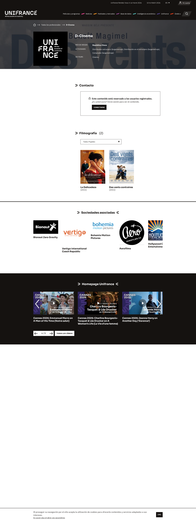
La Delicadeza (88, 187)
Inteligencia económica (146, 14)
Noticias (89, 14)
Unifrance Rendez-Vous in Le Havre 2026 (126, 3)
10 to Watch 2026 (153, 3)
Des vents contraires (121, 187)
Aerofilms (125, 248)
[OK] (159, 515)
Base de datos (126, 14)
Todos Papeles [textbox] (89, 142)
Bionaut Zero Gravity (45, 237)
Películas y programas (71, 14)
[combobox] (100, 141)
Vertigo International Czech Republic (74, 250)
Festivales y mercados (106, 14)
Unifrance (165, 14)
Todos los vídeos (64, 333)
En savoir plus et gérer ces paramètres (49, 518)
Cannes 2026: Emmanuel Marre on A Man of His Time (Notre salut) (53, 319)
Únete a (178, 14)
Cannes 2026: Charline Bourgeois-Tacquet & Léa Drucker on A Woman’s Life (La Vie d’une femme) (98, 321)
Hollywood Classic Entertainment (159, 245)
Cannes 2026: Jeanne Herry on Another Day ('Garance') (139, 319)
